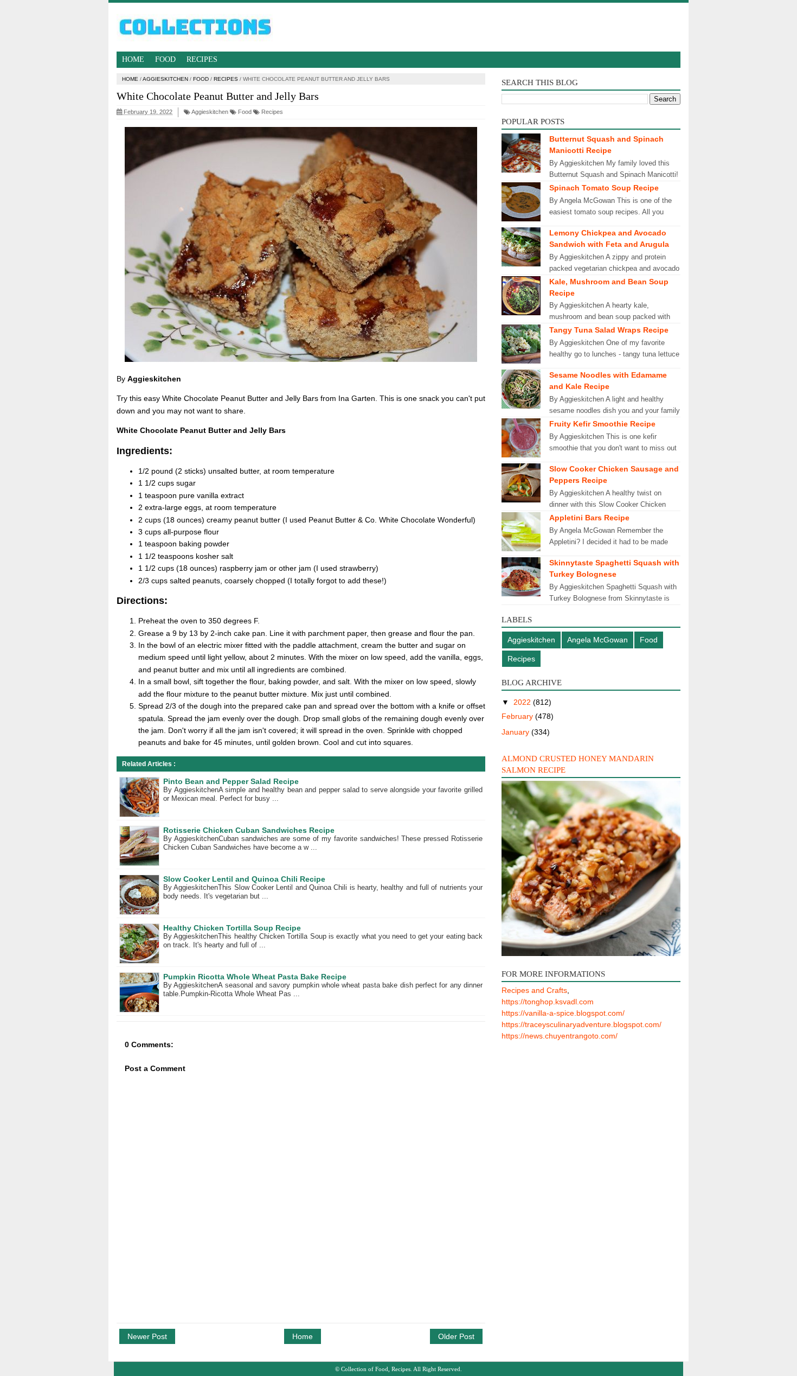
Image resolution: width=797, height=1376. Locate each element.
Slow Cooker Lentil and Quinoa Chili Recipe (244, 879)
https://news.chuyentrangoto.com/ (560, 1035)
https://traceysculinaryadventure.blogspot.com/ (581, 1024)
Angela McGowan (597, 639)
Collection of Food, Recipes (375, 1369)
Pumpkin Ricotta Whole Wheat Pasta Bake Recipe (254, 976)
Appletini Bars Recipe (589, 517)
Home (133, 59)
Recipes (202, 59)
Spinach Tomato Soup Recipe (604, 187)
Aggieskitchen (165, 79)
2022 (523, 702)
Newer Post (147, 1336)
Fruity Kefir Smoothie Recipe (602, 423)
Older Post (456, 1336)
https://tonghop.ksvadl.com (548, 1001)
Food (165, 59)
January (516, 732)
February (518, 716)
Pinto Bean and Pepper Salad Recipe (231, 781)
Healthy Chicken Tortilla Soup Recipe (232, 927)
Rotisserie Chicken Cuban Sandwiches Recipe (249, 830)
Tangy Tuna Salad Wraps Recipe (609, 330)
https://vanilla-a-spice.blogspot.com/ (563, 1013)
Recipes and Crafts (534, 990)
